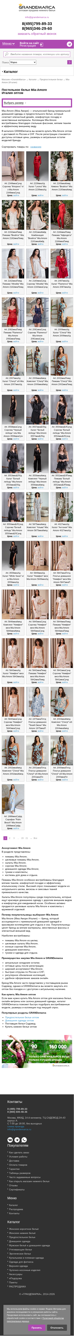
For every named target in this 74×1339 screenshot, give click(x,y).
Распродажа (16, 1209)
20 (22, 838)
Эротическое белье (20, 1253)
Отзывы (13, 1185)
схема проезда (15, 1126)
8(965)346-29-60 (37, 28)
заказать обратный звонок (37, 33)
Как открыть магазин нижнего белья (29, 1181)
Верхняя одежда (18, 1266)
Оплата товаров (18, 1164)
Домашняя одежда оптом (19, 1020)
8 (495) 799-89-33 (17, 1109)
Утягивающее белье (20, 1249)
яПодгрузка (15, 1278)
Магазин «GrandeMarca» (14, 79)
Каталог (33, 79)
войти (16, 195)
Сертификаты (17, 1189)
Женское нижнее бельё (22, 1233)
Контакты (14, 1213)
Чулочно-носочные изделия (24, 1270)
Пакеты (13, 1282)
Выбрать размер (14, 102)
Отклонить (57, 1327)
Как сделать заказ (19, 1152)
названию (35, 146)
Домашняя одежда (19, 1241)
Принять (37, 1327)
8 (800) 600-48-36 (17, 1111)
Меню (7, 43)
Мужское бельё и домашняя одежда (29, 1245)
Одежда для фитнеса (21, 1261)
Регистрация (28, 45)
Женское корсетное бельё (24, 1229)
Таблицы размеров (19, 1173)
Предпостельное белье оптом (22, 1017)
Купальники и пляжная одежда (26, 1257)
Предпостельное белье (51, 79)
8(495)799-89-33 (37, 23)
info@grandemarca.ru (37, 17)
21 (27, 838)
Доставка (14, 1160)
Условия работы (18, 1156)
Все (35, 838)
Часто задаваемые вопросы (25, 1177)
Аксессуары (15, 1274)
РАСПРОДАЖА (17, 1286)
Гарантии (14, 1169)
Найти (69, 62)
